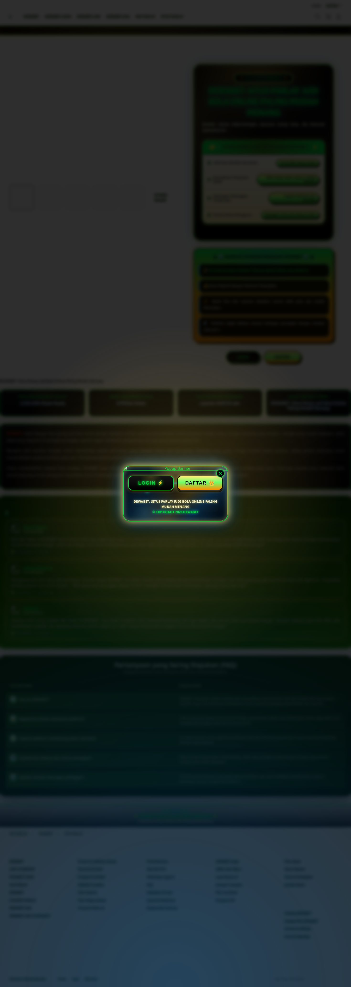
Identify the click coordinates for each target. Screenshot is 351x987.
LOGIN (147, 483)
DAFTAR (196, 483)
